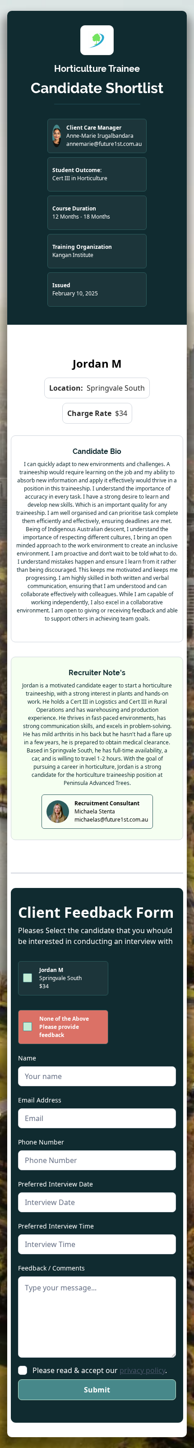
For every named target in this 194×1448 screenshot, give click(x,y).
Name (27, 1058)
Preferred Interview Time (56, 1226)
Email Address (39, 1100)
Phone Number (41, 1142)
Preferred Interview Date (55, 1184)
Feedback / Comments (51, 1268)
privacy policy (142, 1370)
